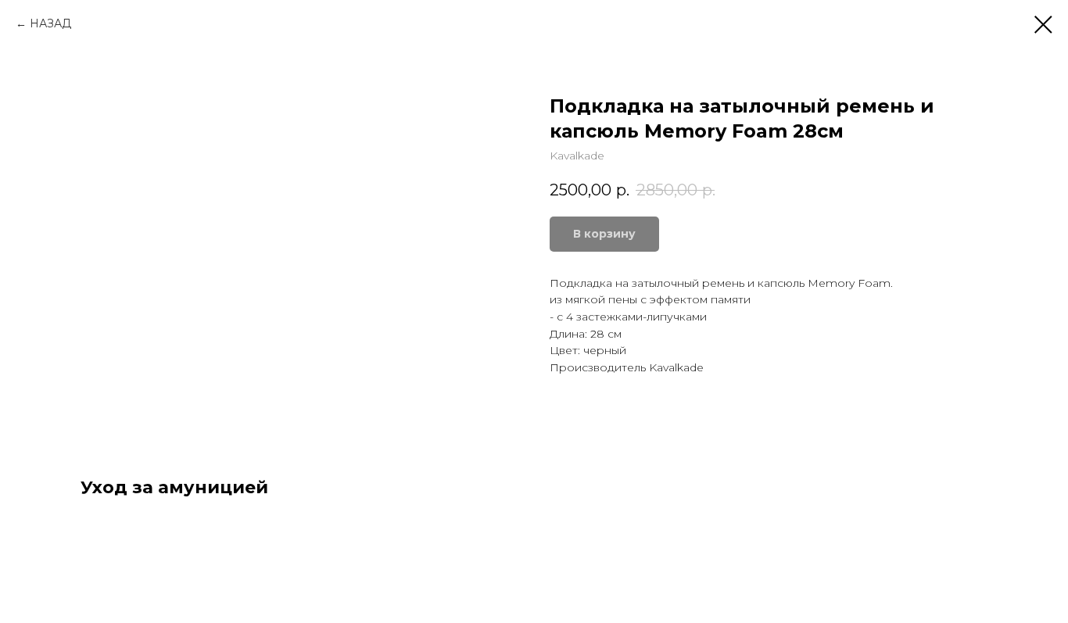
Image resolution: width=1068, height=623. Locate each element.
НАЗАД (50, 23)
